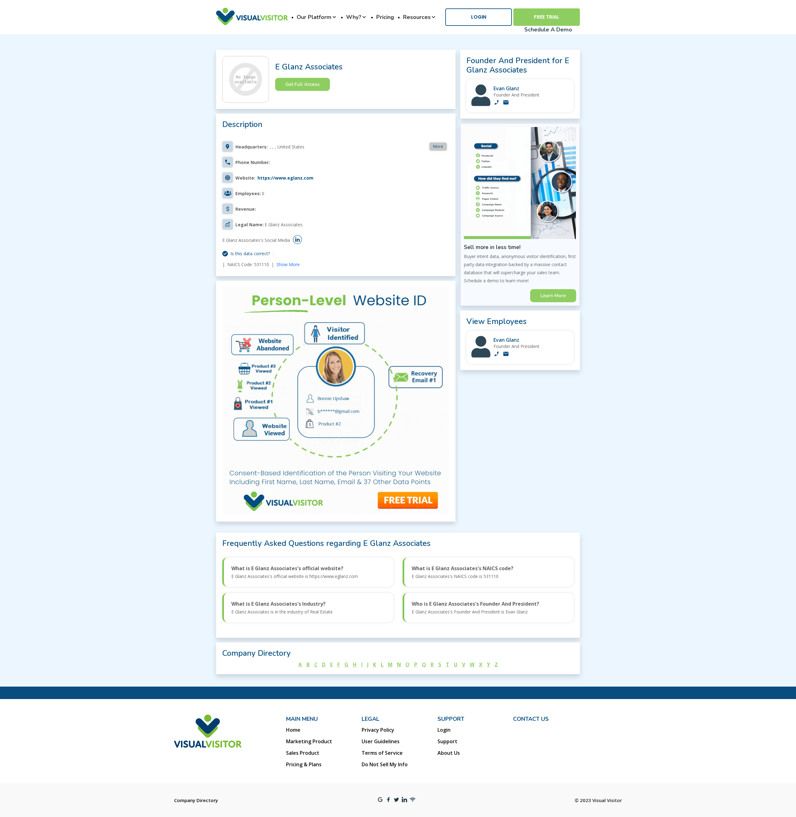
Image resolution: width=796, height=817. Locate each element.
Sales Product (302, 752)
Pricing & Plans (304, 764)
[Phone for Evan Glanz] (496, 103)
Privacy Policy (378, 729)
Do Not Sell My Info (385, 764)
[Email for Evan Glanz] (506, 103)
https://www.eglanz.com (285, 178)
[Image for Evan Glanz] (480, 104)
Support (447, 741)
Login (478, 17)
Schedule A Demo (548, 29)
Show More (288, 264)
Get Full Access (302, 84)
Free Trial (546, 17)
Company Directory (196, 800)
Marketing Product (309, 741)
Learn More (553, 296)
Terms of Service (382, 752)
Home (293, 729)
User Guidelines (381, 741)
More (438, 146)
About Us (448, 752)
